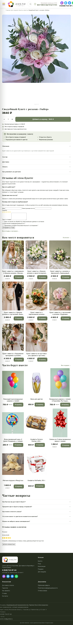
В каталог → (67, 237)
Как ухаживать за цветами (11, 172)
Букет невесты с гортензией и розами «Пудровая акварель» (60, 313)
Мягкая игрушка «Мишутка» (13, 480)
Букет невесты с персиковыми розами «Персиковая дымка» (36, 313)
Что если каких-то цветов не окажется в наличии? (20, 516)
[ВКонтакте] (69, 2)
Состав (4, 157)
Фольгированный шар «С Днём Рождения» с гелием (13, 440)
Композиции (41, 566)
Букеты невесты (23, 10)
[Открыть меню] (3, 4)
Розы (39, 564)
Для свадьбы (14, 10)
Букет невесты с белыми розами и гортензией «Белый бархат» (13, 313)
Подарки (40, 569)
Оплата (4, 167)
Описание (5, 146)
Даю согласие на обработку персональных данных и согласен (23, 222)
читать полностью (9, 544)
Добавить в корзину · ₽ (43, 119)
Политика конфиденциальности (48, 588)
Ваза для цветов (37, 399)
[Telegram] (65, 2)
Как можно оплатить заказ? (12, 512)
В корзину (18, 277)
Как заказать (6, 590)
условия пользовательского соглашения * (24, 225)
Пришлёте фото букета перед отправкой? (17, 507)
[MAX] (61, 2)
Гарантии (5, 588)
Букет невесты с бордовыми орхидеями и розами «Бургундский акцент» (13, 354)
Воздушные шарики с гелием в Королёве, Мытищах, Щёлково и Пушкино (60, 400)
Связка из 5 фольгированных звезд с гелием (60, 440)
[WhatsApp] (16, 576)
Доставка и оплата (8, 585)
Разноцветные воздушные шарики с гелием (13, 400)
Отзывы (4, 593)
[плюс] (12, 119)
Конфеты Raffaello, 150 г (36, 480)
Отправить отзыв (8, 228)
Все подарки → (66, 365)
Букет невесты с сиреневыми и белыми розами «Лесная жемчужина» (13, 272)
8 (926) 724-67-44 (6, 614)
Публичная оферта (44, 585)
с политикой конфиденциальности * (13, 223)
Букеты (40, 561)
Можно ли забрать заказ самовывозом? (16, 521)
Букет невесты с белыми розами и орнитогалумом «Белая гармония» (36, 272)
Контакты (5, 596)
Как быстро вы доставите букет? (14, 502)
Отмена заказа (42, 590)
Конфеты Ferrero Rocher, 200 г (36, 440)
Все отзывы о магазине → (10, 231)
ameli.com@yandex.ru (6, 619)
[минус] (4, 119)
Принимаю (21, 225)
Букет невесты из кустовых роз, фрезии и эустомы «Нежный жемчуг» (36, 354)
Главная (8, 10)
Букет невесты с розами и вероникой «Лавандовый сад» (60, 272)
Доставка (5, 162)
